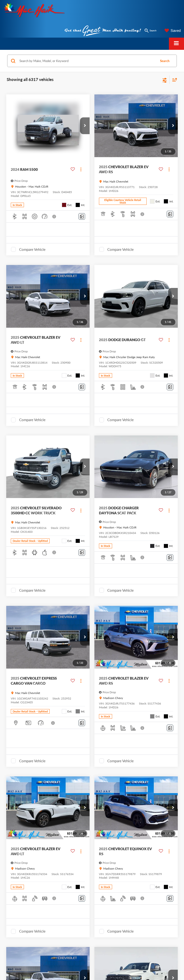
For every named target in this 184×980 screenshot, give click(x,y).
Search (164, 61)
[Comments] (82, 216)
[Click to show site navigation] (176, 44)
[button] (85, 125)
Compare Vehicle (32, 249)
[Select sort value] (173, 79)
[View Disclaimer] (55, 217)
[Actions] (81, 169)
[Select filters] (165, 79)
